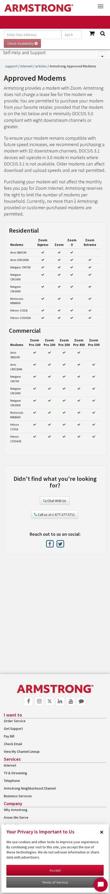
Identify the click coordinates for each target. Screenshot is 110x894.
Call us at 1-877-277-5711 (56, 514)
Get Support (13, 728)
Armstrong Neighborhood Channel (30, 788)
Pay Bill (9, 736)
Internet (10, 765)
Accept (55, 870)
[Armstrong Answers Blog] (81, 701)
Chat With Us (56, 500)
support (11, 66)
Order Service (15, 721)
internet (26, 66)
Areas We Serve (16, 817)
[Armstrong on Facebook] (50, 543)
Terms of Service (55, 882)
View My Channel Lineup (22, 751)
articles (41, 66)
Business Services (18, 796)
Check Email (13, 744)
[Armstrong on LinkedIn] (60, 701)
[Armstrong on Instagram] (39, 701)
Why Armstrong (15, 809)
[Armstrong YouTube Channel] (70, 701)
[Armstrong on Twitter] (60, 543)
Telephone (12, 780)
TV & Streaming (15, 773)
